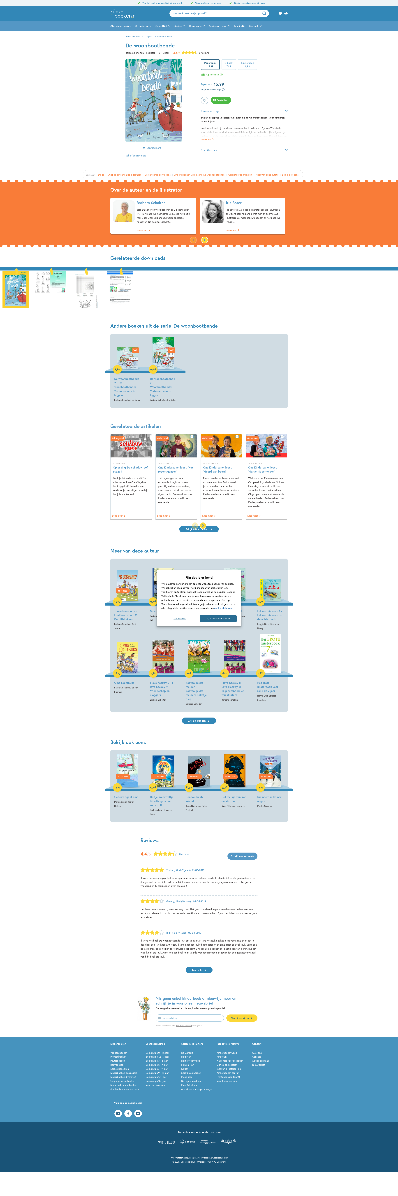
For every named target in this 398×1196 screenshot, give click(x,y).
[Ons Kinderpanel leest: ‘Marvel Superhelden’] (266, 476)
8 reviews (204, 52)
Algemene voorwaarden (199, 1157)
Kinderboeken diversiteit (123, 1076)
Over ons (257, 1052)
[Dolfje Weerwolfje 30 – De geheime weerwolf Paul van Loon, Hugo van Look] (163, 785)
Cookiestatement (220, 1157)
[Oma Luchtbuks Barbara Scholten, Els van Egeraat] (127, 664)
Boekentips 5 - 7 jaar (156, 1064)
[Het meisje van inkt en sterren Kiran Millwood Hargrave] (235, 781)
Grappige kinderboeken (122, 1080)
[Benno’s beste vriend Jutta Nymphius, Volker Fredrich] (199, 783)
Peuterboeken (117, 1060)
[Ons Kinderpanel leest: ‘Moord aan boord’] (221, 476)
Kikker (184, 1068)
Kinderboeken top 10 (227, 1072)
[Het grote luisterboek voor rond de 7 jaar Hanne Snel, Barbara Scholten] (270, 668)
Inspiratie (239, 26)
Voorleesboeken (118, 1052)
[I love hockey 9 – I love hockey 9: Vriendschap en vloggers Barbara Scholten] (163, 668)
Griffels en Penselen (227, 1064)
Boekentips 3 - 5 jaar (157, 1060)
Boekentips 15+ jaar (156, 1080)
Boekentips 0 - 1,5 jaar (157, 1052)
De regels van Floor (191, 1080)
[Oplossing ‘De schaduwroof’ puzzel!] (131, 476)
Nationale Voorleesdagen (230, 1060)
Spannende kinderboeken (123, 1084)
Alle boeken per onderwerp (124, 1089)
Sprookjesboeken (119, 1068)
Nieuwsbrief (258, 1064)
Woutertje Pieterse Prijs (229, 1068)
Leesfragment (154, 147)
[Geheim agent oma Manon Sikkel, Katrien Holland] (127, 781)
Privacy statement (178, 1157)
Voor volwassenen (155, 1084)
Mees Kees (186, 1076)
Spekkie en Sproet (191, 1072)
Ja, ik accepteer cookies (218, 618)
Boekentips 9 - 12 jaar (157, 1072)
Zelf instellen (180, 618)
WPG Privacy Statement (184, 1026)
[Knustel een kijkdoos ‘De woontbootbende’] (50, 289)
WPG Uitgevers (218, 1161)
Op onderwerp (143, 26)
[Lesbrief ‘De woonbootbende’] (120, 289)
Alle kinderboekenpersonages (196, 1089)
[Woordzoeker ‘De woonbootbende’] (85, 289)
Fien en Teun (187, 1064)
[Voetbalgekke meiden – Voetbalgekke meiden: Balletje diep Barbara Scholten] (199, 670)
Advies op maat (218, 26)
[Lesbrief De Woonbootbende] (15, 289)
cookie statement (223, 608)
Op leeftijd (161, 26)
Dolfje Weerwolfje (190, 1060)
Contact (253, 26)
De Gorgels (187, 1052)
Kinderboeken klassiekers (123, 1072)
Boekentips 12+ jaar (156, 1076)
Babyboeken (116, 1064)
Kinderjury (222, 1056)
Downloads (195, 26)
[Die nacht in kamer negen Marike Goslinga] (270, 781)
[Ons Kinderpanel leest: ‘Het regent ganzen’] (176, 476)
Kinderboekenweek (227, 1052)
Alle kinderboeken (120, 26)
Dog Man (186, 1056)
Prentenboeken (118, 1056)
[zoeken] (265, 13)
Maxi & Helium (189, 1084)
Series (178, 26)
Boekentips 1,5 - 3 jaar (157, 1056)
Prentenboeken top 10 (228, 1076)
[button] (204, 240)
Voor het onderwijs (227, 1080)
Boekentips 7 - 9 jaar (156, 1068)
